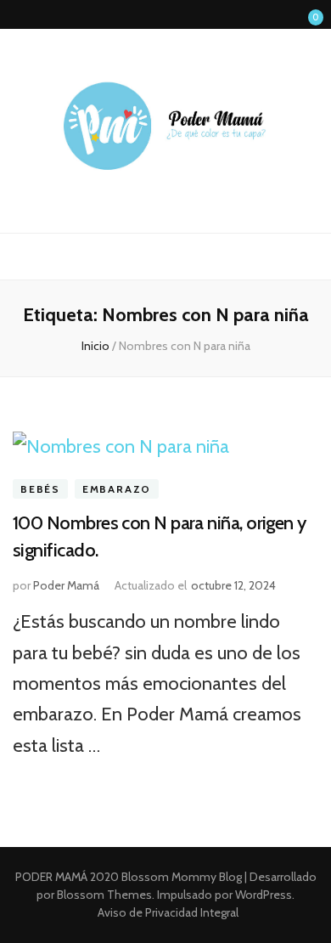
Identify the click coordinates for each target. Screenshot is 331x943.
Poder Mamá (66, 585)
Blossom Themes (103, 894)
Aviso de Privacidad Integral (168, 912)
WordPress (263, 894)
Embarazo (116, 489)
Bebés (40, 489)
